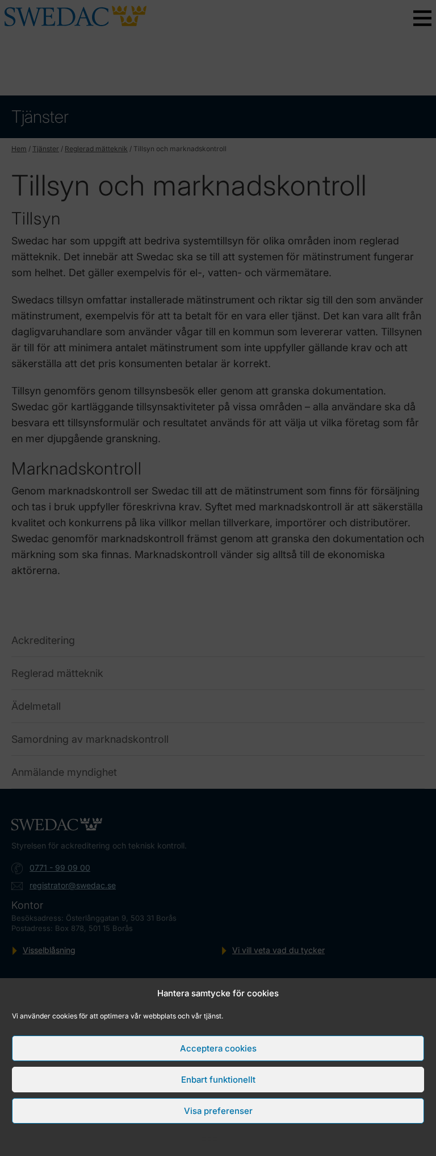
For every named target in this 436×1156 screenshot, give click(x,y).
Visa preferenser (218, 1110)
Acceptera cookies (218, 1048)
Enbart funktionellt (218, 1079)
